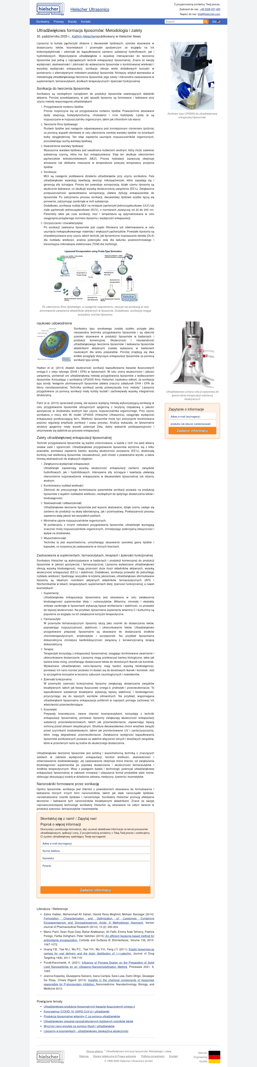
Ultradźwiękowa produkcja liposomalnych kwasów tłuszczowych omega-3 (89, 1006)
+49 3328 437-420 (210, 9)
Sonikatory (42, 21)
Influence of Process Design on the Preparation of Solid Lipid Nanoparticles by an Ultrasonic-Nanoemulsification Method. (99, 964)
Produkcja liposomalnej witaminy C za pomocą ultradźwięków (82, 1016)
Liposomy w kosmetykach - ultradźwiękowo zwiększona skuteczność (86, 1031)
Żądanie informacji (192, 431)
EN (214, 22)
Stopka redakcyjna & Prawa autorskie (114, 1056)
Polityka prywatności (153, 1056)
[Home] (50, 8)
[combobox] (184, 21)
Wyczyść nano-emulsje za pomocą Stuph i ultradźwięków (79, 1026)
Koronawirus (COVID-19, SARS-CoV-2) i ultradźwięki (76, 1011)
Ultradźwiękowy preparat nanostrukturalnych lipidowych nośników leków (88, 1021)
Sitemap (84, 1056)
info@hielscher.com (209, 14)
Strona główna (94, 1051)
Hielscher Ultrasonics (89, 9)
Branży (72, 21)
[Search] (206, 21)
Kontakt (85, 21)
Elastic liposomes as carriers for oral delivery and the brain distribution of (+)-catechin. (99, 951)
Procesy (59, 21)
